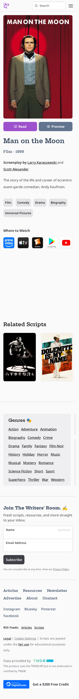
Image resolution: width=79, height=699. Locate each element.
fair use (23, 644)
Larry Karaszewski (42, 162)
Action (13, 429)
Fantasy (41, 446)
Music (55, 454)
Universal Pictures (18, 213)
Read (23, 126)
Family (27, 446)
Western (57, 479)
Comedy (23, 202)
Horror (42, 454)
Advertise (12, 598)
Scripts (39, 627)
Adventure (29, 429)
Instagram (11, 609)
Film (8, 202)
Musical (14, 462)
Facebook (11, 615)
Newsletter (57, 590)
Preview (57, 126)
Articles (10, 590)
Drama (40, 202)
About (31, 598)
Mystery (29, 462)
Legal (7, 638)
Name (38, 530)
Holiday (29, 454)
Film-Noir (56, 446)
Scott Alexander (16, 169)
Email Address (16, 543)
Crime (48, 437)
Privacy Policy (61, 569)
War (45, 479)
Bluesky (30, 609)
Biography (58, 202)
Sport (50, 471)
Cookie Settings (25, 638)
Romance (46, 462)
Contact (50, 598)
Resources (32, 590)
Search (44, 6)
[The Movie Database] (43, 660)
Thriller (33, 479)
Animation (48, 429)
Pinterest (48, 609)
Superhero (16, 479)
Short (38, 471)
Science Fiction (20, 471)
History (14, 454)
